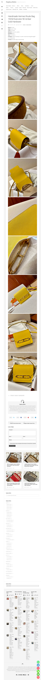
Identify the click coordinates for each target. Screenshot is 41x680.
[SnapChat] (2, 25)
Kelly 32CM (9, 546)
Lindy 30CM (9, 558)
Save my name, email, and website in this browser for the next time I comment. (23, 443)
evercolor (16, 395)
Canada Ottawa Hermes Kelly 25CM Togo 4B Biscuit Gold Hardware (20, 632)
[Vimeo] (2, 16)
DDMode (20, 9)
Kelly (22, 5)
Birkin (18, 5)
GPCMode (25, 9)
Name (10, 436)
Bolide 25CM (9, 512)
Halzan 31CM (10, 536)
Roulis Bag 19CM (21, 395)
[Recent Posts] (7, 595)
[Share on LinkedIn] (33, 417)
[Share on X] (11, 417)
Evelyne (8, 523)
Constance (27, 5)
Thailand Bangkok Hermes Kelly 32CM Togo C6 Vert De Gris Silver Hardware (20, 622)
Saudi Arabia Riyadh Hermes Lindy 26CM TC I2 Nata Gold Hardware (36, 626)
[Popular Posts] (9, 595)
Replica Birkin (11, 2)
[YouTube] (2, 13)
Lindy (32, 5)
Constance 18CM (10, 520)
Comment (11, 429)
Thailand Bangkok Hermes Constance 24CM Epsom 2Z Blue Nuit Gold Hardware (28, 642)
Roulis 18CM (28, 24)
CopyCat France (9, 9)
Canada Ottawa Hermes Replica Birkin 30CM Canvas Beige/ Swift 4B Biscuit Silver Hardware (31, 465)
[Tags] (13, 595)
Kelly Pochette (29, 7)
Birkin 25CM (9, 504)
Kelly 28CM (9, 544)
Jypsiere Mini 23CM (10, 539)
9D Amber (12, 395)
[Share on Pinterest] (26, 417)
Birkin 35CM (9, 507)
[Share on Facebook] (19, 417)
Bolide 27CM (9, 513)
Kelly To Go (9, 578)
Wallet (8, 575)
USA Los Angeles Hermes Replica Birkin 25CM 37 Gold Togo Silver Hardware (13, 465)
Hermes (13, 5)
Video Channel (8, 5)
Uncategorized (9, 571)
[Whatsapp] (38, 662)
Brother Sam (35, 7)
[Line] (2, 22)
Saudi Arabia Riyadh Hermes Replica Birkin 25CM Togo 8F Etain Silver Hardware (30, 484)
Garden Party (9, 528)
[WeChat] (38, 671)
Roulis (24, 24)
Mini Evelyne (9, 526)
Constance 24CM (10, 521)
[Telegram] (38, 665)
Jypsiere (16, 7)
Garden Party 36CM (10, 531)
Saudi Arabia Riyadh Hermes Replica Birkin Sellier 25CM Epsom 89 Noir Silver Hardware (12, 640)
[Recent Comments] (11, 595)
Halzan (20, 7)
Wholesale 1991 (15, 9)
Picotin (11, 7)
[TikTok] (2, 9)
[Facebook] (2, 6)
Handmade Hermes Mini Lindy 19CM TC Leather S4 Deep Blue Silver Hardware (36, 647)
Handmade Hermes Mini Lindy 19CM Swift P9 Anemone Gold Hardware (36, 636)
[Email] (38, 668)
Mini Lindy (9, 559)
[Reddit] (2, 28)
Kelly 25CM (9, 543)
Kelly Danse (8, 551)
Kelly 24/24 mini (10, 549)
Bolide (7, 7)
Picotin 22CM (9, 566)
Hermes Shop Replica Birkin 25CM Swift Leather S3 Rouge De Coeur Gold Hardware (13, 484)
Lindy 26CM (9, 556)
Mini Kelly (24, 7)
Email (24, 436)
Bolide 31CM (9, 515)
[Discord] (2, 19)
